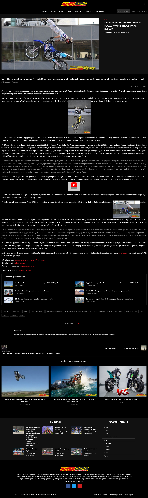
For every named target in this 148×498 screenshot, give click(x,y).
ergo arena (16, 311)
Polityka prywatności (116, 495)
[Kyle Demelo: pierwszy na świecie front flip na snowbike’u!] (8, 300)
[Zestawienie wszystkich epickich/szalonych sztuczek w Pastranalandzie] (79, 300)
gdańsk (26, 311)
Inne (107, 446)
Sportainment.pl (24, 270)
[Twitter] (74, 486)
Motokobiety (101, 11)
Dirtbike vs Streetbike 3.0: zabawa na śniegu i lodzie (32, 291)
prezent (5, 315)
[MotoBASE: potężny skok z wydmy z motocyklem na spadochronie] (79, 292)
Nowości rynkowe (111, 437)
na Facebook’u (19, 263)
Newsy (44, 11)
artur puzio (6, 311)
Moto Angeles (129, 495)
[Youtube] (80, 486)
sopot (22, 315)
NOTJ (142, 311)
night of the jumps (131, 311)
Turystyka (89, 11)
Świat (107, 430)
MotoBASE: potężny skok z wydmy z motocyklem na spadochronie (108, 291)
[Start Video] (74, 186)
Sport (61, 11)
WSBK (108, 450)
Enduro (106, 453)
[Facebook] (68, 486)
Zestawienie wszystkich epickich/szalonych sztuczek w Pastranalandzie (110, 299)
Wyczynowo (107, 456)
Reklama (104, 495)
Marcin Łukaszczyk (37, 311)
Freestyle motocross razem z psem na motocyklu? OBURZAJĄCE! (36, 283)
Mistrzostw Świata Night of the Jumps (30, 260)
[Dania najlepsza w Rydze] (18, 451)
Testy (69, 11)
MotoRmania (110, 32)
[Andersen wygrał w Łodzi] (76, 451)
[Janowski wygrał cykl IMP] (47, 430)
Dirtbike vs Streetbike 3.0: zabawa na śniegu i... (123, 399)
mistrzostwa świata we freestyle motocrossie (108, 311)
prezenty (14, 315)
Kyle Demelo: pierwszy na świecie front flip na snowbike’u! (34, 299)
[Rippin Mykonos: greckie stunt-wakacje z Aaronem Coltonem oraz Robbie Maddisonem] (79, 284)
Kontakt (96, 495)
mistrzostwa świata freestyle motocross (78, 311)
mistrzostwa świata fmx (54, 311)
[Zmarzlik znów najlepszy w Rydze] (76, 430)
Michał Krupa (60, 432)
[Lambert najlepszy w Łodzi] (47, 451)
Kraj (107, 434)
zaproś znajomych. (28, 266)
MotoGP (108, 443)
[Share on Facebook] (80, 323)
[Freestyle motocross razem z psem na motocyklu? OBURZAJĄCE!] (8, 284)
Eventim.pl (123, 253)
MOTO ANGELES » (123, 11)
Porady (53, 11)
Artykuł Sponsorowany (30, 442)
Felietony (78, 11)
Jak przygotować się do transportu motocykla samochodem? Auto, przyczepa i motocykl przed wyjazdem (33, 433)
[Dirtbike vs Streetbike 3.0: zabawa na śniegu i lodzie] (8, 292)
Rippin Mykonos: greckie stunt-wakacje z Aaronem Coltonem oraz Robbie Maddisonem (114, 283)
